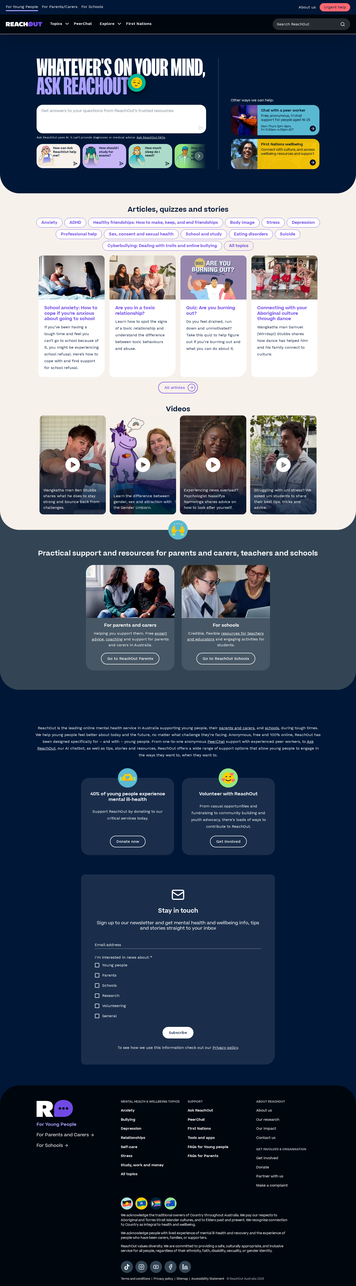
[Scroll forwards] (199, 156)
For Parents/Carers (59, 6)
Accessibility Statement (207, 1279)
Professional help (79, 234)
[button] (72, 464)
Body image (242, 223)
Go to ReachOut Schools (226, 658)
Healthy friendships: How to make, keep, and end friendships (155, 223)
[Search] (343, 24)
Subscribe (178, 1032)
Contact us (266, 1138)
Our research (267, 1119)
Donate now (127, 841)
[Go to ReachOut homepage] (24, 24)
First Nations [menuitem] (139, 23)
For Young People (22, 6)
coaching (114, 639)
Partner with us (269, 1176)
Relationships (133, 1138)
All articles (174, 387)
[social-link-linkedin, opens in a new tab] (185, 1267)
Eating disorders (251, 234)
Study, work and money (142, 1165)
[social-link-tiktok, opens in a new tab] (127, 1267)
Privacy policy (225, 1047)
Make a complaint (272, 1185)
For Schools (92, 6)
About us (307, 7)
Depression (303, 223)
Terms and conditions (135, 1279)
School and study (204, 234)
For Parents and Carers (63, 1135)
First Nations (199, 1128)
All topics (238, 246)
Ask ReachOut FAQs (151, 137)
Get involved (228, 841)
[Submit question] (200, 128)
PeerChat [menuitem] (83, 23)
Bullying (128, 1119)
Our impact (266, 1128)
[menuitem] (58, 24)
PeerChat (216, 741)
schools (272, 728)
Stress (273, 223)
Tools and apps (201, 1138)
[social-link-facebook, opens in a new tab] (170, 1267)
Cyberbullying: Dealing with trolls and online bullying (162, 246)
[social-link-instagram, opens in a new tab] (141, 1267)
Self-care (129, 1147)
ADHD (75, 223)
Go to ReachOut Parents (130, 658)
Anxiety (49, 223)
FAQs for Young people (208, 1147)
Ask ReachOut (200, 1110)
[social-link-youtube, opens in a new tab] (156, 1267)
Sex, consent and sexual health (141, 234)
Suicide (287, 234)
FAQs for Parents (203, 1156)
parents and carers (237, 728)
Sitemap (182, 1279)
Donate (262, 1167)
